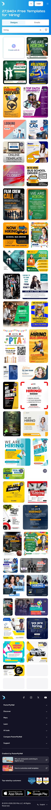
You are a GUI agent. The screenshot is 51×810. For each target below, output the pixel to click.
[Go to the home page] (2, 3)
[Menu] (47, 3)
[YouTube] (45, 697)
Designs (13, 22)
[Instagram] (31, 697)
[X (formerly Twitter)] (38, 697)
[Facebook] (23, 697)
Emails (37, 22)
